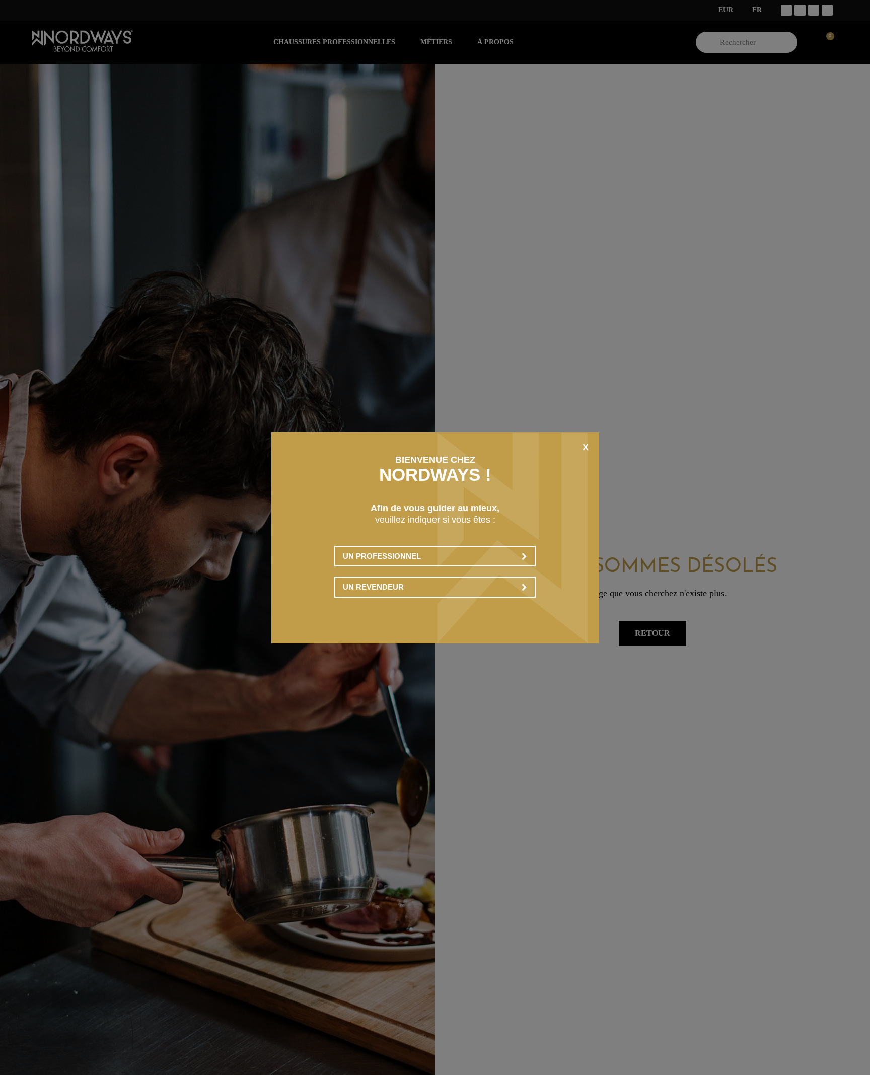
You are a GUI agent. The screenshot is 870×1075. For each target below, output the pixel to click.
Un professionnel (382, 556)
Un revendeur (373, 587)
